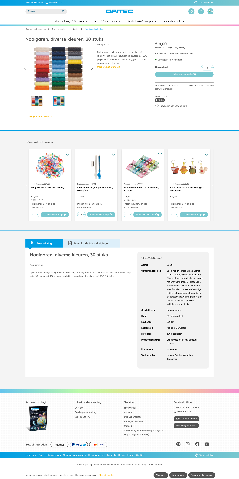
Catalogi (128, 426)
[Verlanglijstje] (191, 11)
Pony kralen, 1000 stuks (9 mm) (47, 187)
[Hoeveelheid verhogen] (212, 68)
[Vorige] (25, 68)
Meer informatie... (106, 475)
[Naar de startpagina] (119, 11)
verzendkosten (133, 464)
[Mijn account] (201, 11)
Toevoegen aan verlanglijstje (173, 106)
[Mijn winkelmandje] (210, 11)
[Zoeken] (63, 11)
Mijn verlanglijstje (132, 417)
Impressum (30, 455)
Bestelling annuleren (186, 425)
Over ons (79, 407)
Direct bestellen (205, 2)
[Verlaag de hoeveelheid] (202, 68)
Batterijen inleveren (133, 421)
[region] (58, 75)
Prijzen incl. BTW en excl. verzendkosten (174, 53)
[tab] (44, 243)
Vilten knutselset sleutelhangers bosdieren (187, 189)
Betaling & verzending (164, 89)
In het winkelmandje (183, 74)
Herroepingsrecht (96, 455)
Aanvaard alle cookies (201, 475)
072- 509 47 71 (184, 411)
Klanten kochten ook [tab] (40, 142)
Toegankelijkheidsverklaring (120, 455)
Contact (128, 412)
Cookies (140, 455)
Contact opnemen (188, 418)
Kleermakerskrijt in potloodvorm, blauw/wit (95, 189)
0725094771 (55, 2)
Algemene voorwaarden (74, 455)
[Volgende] (92, 68)
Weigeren (160, 475)
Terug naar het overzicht (40, 116)
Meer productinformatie (108, 67)
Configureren (178, 475)
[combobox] (43, 11)
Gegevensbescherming (50, 455)
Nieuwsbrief (130, 407)
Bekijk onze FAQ (82, 417)
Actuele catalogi (35, 402)
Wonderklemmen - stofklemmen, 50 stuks (141, 189)
